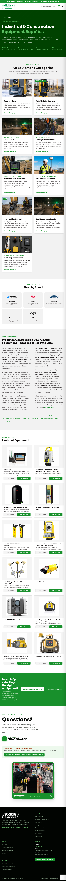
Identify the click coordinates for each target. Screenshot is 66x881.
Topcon (4, 845)
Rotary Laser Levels (41, 825)
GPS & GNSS (39, 833)
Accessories (38, 836)
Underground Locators (42, 828)
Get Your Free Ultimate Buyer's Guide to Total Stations (23, 754)
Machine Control (40, 831)
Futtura (4, 853)
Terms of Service (54, 878)
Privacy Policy (44, 878)
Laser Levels (38, 822)
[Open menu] (62, 6)
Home (4, 17)
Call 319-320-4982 (55, 689)
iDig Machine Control (8, 867)
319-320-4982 (49, 407)
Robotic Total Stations (42, 819)
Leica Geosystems (7, 847)
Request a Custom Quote (31, 689)
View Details (10, 478)
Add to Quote (24, 478)
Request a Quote (7, 869)
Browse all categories (55, 441)
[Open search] (54, 6)
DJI (3, 856)
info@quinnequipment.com (43, 850)
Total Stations (39, 816)
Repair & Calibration (8, 864)
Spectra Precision (7, 850)
